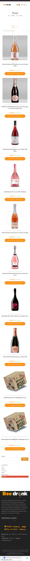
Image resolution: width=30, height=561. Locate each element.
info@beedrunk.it (7, 540)
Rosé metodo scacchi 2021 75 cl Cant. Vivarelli (15, 232)
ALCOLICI (4, 470)
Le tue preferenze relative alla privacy (13, 557)
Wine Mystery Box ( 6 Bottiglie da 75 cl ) (15, 397)
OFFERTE (4, 476)
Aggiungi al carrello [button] (15, 73)
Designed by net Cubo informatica (15, 553)
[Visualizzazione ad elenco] (16, 26)
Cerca (3, 456)
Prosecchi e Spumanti (8, 104)
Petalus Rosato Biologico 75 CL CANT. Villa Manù (15, 150)
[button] (15, 520)
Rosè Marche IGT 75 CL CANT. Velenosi (15, 191)
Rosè (21, 15)
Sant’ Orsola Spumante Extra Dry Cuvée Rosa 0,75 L (15, 274)
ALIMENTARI (5, 465)
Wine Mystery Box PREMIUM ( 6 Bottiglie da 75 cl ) (15, 440)
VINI (3, 467)
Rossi (22, 395)
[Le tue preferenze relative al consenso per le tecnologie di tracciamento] (27, 558)
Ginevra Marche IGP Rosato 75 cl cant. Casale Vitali (15, 65)
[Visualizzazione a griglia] (13, 26)
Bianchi (6, 395)
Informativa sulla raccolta (6, 559)
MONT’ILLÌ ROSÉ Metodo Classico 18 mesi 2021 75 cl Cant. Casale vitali (15, 107)
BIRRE (3, 469)
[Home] (8, 15)
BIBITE (3, 472)
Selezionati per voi (20, 104)
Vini (16, 62)
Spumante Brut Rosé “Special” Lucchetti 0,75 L (15, 316)
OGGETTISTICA (5, 474)
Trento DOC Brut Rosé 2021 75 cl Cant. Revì (15, 356)
